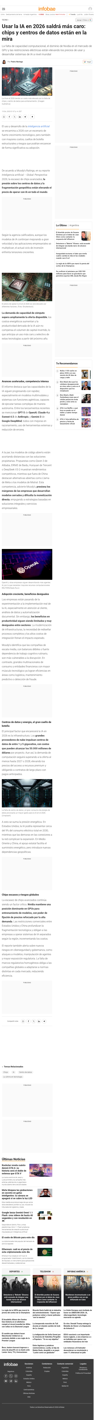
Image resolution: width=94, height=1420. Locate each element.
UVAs (91, 14)
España (29, 1375)
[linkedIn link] (16, 1381)
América (29, 1368)
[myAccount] (90, 9)
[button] (3, 9)
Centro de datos (25, 1072)
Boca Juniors (49, 14)
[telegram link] (11, 1381)
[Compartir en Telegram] (25, 117)
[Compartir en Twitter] (14, 117)
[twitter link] (11, 1376)
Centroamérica (29, 1390)
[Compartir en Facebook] (9, 117)
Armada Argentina (24, 14)
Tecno (5, 20)
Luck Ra (74, 14)
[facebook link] (6, 1376)
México (28, 1382)
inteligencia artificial (39, 126)
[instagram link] (16, 1376)
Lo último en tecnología (12, 1077)
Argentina (65, 1368)
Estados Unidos (29, 1379)
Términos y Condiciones (83, 1368)
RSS (29, 1397)
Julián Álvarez (83, 14)
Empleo (47, 1371)
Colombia (29, 1371)
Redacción (47, 1368)
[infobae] (47, 9)
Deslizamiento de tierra (8, 14)
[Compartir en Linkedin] (20, 117)
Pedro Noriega (17, 62)
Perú (29, 1386)
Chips (5, 1072)
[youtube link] (6, 1381)
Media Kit (65, 1386)
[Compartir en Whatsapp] (4, 117)
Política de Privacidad (83, 1373)
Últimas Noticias (29, 1393)
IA (13, 1072)
